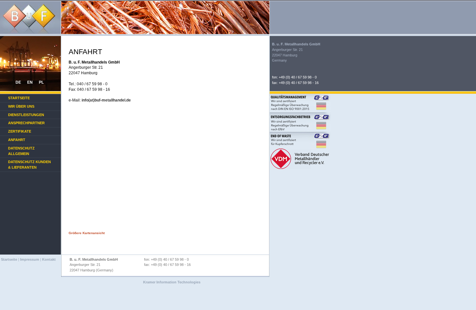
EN (30, 82)
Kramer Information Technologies (171, 282)
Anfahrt (16, 140)
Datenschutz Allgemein (21, 151)
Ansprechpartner (26, 123)
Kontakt (49, 259)
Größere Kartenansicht (87, 233)
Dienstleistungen (26, 115)
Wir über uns (21, 106)
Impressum (29, 259)
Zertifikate (19, 131)
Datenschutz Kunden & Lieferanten (29, 164)
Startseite (19, 98)
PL (41, 82)
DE (18, 82)
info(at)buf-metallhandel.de (106, 100)
